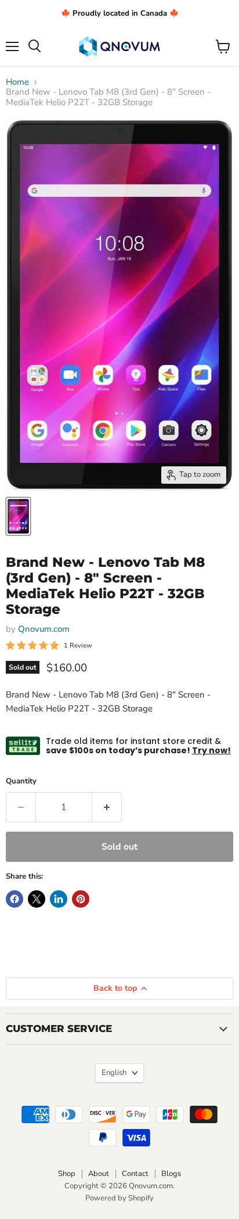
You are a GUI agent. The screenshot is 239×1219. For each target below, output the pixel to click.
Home (17, 82)
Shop (66, 1173)
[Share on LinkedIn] (58, 899)
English (114, 1072)
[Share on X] (36, 899)
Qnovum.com (44, 629)
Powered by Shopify (119, 1198)
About (98, 1173)
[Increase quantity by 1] (107, 807)
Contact (135, 1173)
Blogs (171, 1173)
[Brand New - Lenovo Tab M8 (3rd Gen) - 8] (18, 516)
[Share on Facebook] (14, 899)
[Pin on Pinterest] (80, 899)
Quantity (21, 781)
